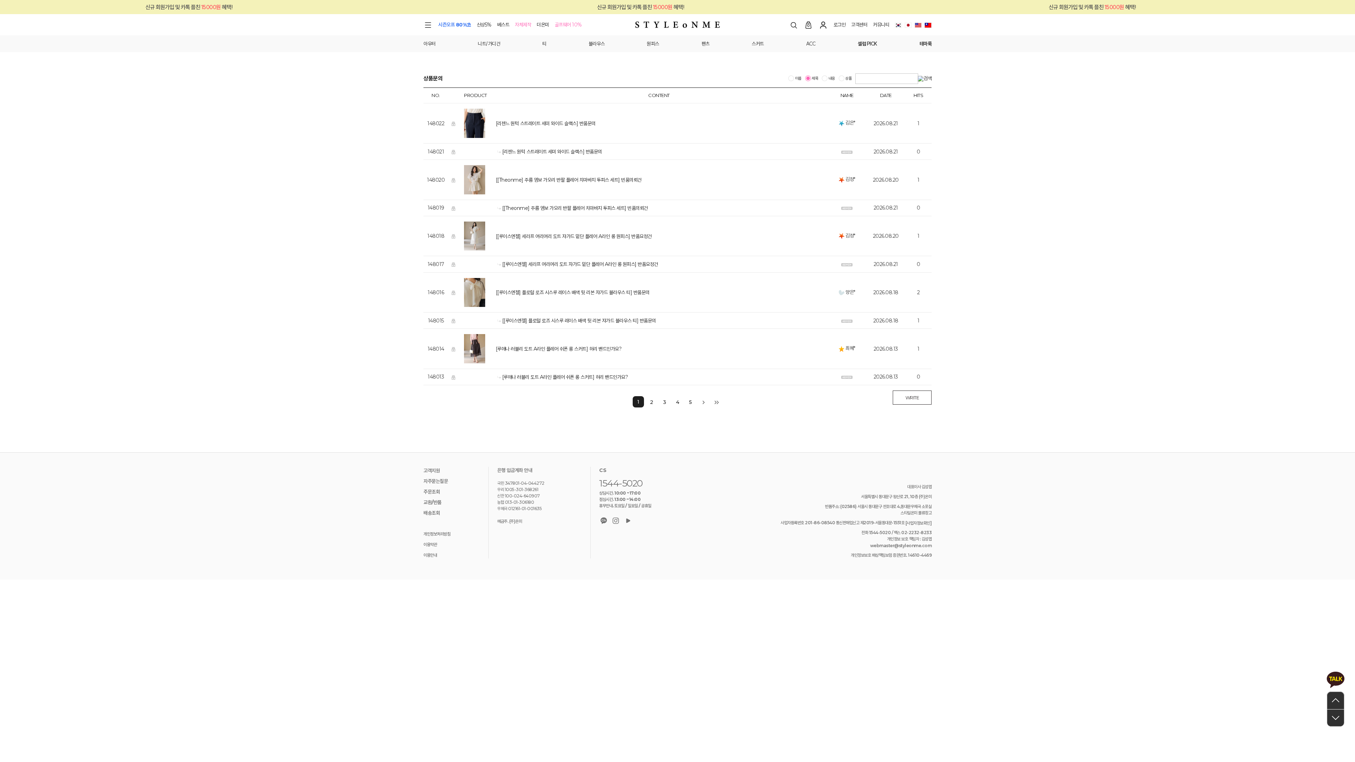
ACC (811, 44)
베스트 (503, 25)
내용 (831, 79)
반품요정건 (641, 236)
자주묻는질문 (435, 481)
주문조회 (431, 492)
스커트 (758, 44)
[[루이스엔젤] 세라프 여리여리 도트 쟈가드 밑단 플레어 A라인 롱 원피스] (563, 236)
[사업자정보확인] (918, 523)
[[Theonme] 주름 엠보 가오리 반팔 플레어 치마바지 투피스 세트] (558, 180)
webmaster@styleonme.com (901, 545)
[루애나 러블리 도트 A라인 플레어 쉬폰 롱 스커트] (542, 349)
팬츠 (705, 44)
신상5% (484, 25)
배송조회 (431, 513)
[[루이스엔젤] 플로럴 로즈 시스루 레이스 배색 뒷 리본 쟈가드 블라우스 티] (564, 293)
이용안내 (430, 555)
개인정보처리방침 (436, 534)
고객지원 (431, 470)
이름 (798, 79)
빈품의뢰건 (631, 180)
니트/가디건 (489, 44)
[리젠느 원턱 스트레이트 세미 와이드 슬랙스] (537, 123)
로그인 (839, 25)
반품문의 (587, 123)
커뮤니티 (881, 25)
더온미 (543, 25)
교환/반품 (432, 502)
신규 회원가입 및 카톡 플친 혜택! (586, 7)
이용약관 (430, 544)
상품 (848, 79)
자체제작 (523, 25)
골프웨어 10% (568, 25)
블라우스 (597, 44)
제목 (815, 79)
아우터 (429, 44)
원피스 (653, 44)
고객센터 (859, 25)
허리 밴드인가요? (605, 349)
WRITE (912, 397)
